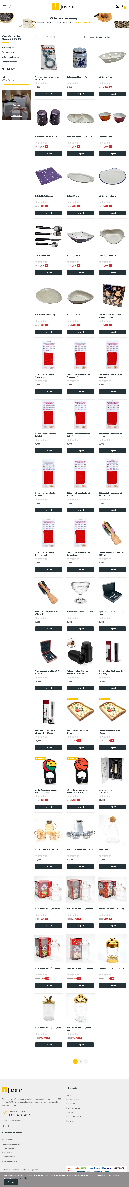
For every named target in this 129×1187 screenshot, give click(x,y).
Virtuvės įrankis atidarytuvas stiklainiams (47, 78)
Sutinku (11, 1182)
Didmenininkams (8, 1157)
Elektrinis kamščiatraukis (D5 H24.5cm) (111, 672)
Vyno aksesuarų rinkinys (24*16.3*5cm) (109, 791)
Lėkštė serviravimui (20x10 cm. (80, 136)
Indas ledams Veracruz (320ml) (80, 612)
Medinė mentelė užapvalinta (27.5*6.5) (47, 613)
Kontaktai (70, 1121)
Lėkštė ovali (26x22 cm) (45, 315)
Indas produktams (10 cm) (78, 77)
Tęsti (85, 1061)
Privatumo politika (73, 1117)
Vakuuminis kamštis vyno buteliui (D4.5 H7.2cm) (77, 672)
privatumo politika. (20, 1178)
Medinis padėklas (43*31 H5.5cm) (77, 731)
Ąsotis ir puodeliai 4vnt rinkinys (48, 849)
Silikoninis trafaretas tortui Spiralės (78, 435)
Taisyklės (70, 1112)
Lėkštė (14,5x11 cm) (107, 255)
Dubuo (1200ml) (73, 255)
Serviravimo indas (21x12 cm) (111, 968)
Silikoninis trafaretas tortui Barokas (110, 375)
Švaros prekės (8, 52)
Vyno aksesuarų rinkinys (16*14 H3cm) (112, 613)
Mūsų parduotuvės (9, 1161)
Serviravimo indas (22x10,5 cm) (48, 1028)
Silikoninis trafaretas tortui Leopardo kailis (46, 553)
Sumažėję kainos (8, 1148)
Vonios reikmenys (9, 62)
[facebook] (3, 1126)
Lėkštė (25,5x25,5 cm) (44, 196)
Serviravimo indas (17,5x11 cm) (80, 909)
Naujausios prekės (110, 37)
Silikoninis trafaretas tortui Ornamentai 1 (78, 375)
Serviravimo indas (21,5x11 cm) (80, 968)
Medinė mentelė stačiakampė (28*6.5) (111, 553)
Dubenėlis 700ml (74, 315)
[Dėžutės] (16, 105)
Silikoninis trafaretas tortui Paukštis (78, 494)
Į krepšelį (48, 94)
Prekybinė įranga (8, 47)
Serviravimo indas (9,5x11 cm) (48, 909)
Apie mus (70, 1095)
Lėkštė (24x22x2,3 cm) (108, 196)
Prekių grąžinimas (73, 1108)
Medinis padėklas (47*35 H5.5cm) (109, 731)
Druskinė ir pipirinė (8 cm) (46, 136)
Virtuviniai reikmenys (10, 57)
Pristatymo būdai (73, 1104)
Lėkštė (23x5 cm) (106, 77)
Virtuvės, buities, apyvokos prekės (11, 37)
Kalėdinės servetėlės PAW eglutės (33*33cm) (110, 316)
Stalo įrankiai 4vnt (42, 255)
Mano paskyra (7, 1153)
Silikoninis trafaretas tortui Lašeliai (46, 435)
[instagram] (8, 1126)
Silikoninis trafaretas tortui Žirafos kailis (110, 494)
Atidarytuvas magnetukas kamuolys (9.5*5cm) (46, 791)
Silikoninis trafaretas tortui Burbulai (46, 494)
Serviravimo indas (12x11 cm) (111, 909)
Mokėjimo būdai (72, 1099)
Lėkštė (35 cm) (73, 196)
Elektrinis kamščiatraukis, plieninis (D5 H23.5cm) (46, 731)
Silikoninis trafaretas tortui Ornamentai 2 (46, 375)
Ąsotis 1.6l (103, 849)
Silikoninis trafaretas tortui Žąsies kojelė (78, 553)
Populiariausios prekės (11, 1144)
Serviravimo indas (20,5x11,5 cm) (79, 1029)
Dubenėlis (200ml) (106, 136)
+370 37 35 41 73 (20, 1115)
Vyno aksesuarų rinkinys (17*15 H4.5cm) (48, 672)
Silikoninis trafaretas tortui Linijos (110, 435)
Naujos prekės (7, 1140)
